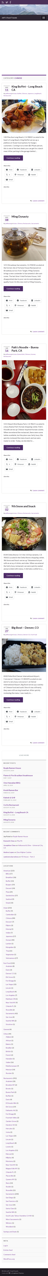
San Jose (9, 1017)
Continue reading (13, 158)
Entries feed (7, 1250)
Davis (8, 970)
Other (5, 1034)
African (8, 1040)
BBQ (7, 874)
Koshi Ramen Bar (10, 790)
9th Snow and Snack (24, 506)
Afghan (8, 1037)
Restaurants (7, 95)
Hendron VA (10, 1125)
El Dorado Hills (11, 1103)
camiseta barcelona (11, 857)
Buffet (19, 93)
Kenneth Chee (8, 841)
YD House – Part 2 (28, 857)
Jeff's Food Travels (9, 18)
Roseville (9, 1010)
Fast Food (34, 634)
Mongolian (9, 947)
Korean (33, 354)
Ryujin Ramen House (12, 768)
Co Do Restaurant (11, 805)
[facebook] (10, 2)
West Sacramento (12, 1219)
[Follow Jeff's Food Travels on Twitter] (6, 2)
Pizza (7, 892)
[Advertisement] (24, 46)
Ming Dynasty (20, 216)
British (8, 1051)
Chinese (24, 93)
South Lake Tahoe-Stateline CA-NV (19, 1216)
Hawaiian (9, 1059)
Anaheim (9, 966)
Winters (9, 1223)
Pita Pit (19, 841)
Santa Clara (10, 1208)
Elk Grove (9, 977)
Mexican (9, 1070)
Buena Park (20, 354)
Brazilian (9, 1048)
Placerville (9, 1176)
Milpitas (9, 1158)
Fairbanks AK (10, 1110)
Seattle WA (10, 1021)
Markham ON (10, 999)
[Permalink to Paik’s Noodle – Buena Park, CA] (24, 390)
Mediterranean (11, 1066)
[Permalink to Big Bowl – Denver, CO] (24, 655)
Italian (8, 1062)
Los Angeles (10, 995)
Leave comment (38, 201)
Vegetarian (10, 954)
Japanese (31, 93)
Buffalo (8, 1096)
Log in (5, 1246)
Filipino (8, 925)
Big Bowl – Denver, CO (25, 627)
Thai (7, 951)
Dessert (9, 888)
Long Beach (37, 93)
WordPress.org (9, 1259)
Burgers (9, 885)
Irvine (8, 1132)
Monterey (9, 1161)
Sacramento (35, 223)
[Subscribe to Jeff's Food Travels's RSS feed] (3, 2)
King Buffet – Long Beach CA (27, 88)
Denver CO (26, 634)
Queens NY (10, 1179)
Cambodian (10, 914)
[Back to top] (43, 1271)
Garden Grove (11, 1121)
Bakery (8, 1044)
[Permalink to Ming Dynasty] (24, 244)
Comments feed (9, 1254)
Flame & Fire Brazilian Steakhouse (18, 775)
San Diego (9, 1198)
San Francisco (11, 1201)
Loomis (8, 1147)
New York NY (10, 1003)
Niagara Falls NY (11, 1168)
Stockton (9, 1024)
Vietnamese (10, 958)
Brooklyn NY (10, 1085)
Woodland (9, 1227)
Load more (24, 755)
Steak (8, 903)
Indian (8, 933)
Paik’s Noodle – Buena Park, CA (25, 349)
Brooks (8, 1089)
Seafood (9, 899)
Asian (15, 93)
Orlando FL (10, 1006)
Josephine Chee (9, 845)
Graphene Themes (18, 1273)
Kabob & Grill (9, 797)
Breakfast (9, 877)
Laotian (8, 944)
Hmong (8, 929)
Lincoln (8, 988)
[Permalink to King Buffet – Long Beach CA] (24, 116)
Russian (9, 1073)
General (6, 1029)
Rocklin (8, 1187)
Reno (8, 1183)
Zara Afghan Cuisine (24, 852)
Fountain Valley (11, 1118)
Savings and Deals (10, 1232)
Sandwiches (10, 895)
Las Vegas (9, 984)
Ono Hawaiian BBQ (11, 783)
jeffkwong (8, 93)
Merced (8, 1154)
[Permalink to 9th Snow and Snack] (24, 533)
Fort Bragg (10, 981)
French (8, 1055)
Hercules (9, 1128)
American (6, 871)
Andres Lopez (8, 852)
